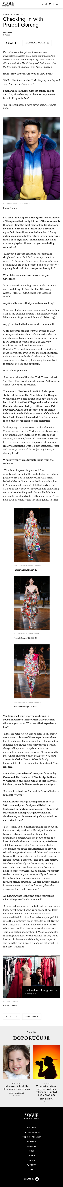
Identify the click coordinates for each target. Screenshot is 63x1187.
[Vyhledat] (57, 4)
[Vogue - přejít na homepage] (8, 4)
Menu (44, 4)
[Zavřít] (60, 1184)
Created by (29, 1179)
